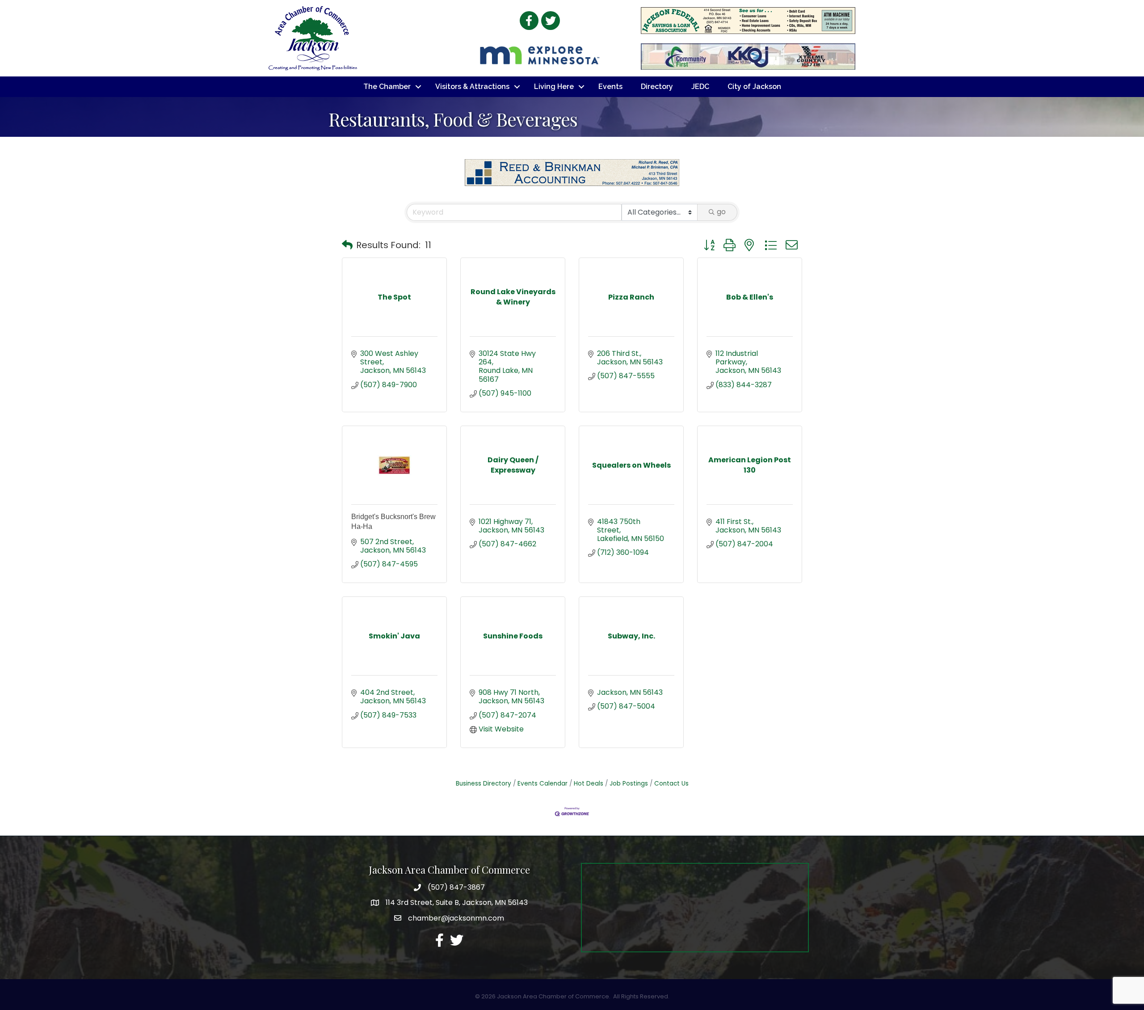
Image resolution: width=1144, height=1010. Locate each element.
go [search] (721, 212)
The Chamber (387, 86)
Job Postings (629, 783)
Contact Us (671, 783)
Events (610, 86)
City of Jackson (754, 86)
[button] (347, 245)
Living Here (554, 86)
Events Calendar (542, 783)
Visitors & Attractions (472, 86)
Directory (657, 86)
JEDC (700, 86)
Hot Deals (588, 783)
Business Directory (483, 783)
